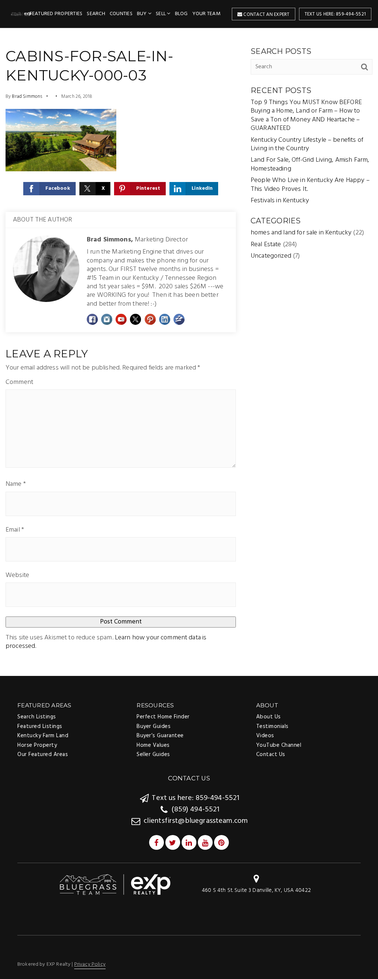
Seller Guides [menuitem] (153, 754)
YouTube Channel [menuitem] (279, 745)
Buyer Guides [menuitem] (154, 726)
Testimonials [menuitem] (272, 726)
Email (15, 530)
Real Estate (266, 244)
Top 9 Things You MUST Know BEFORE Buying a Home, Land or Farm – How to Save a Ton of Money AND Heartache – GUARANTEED (306, 115)
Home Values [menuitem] (153, 745)
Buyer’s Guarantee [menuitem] (160, 735)
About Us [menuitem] (268, 716)
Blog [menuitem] (181, 14)
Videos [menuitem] (265, 735)
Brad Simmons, (137, 239)
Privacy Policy (90, 964)
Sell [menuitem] (161, 14)
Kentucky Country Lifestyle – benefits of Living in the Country (307, 144)
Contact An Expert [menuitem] (266, 14)
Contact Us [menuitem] (270, 754)
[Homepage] (21, 14)
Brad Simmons (27, 96)
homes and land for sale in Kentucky (301, 232)
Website (17, 575)
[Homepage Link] (115, 884)
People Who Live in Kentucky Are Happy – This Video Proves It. (310, 184)
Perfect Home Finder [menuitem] (163, 716)
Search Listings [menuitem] (36, 716)
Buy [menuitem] (142, 14)
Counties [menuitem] (121, 14)
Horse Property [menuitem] (37, 745)
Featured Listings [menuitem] (39, 726)
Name (16, 484)
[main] (189, 351)
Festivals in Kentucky (280, 200)
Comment (19, 382)
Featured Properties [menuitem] (56, 14)
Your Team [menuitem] (206, 14)
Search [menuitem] (96, 14)
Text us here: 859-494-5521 (335, 14)
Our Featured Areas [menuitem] (42, 754)
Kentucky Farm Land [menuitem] (42, 735)
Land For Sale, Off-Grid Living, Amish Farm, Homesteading (310, 164)
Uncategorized (271, 256)
